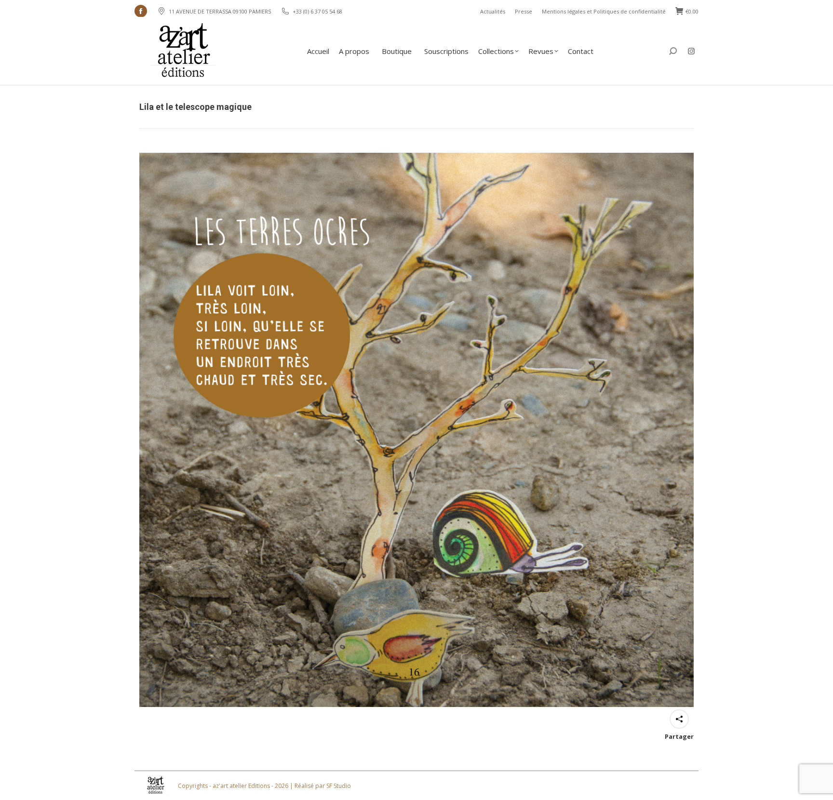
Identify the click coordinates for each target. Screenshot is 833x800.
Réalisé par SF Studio (323, 786)
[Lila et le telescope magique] (416, 430)
